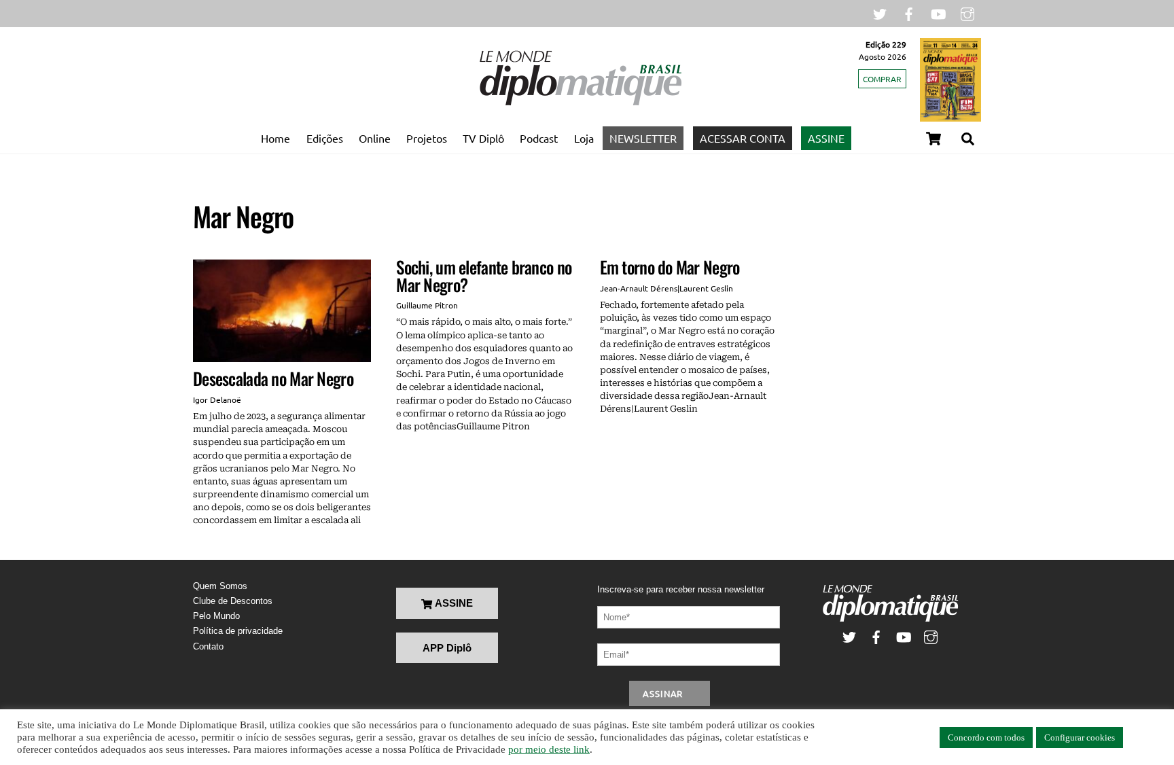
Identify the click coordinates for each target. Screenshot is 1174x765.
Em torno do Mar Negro (670, 266)
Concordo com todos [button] (986, 737)
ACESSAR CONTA (742, 138)
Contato (208, 646)
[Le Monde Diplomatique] (580, 102)
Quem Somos (220, 586)
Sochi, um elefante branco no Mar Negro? (483, 275)
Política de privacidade (238, 631)
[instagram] (967, 12)
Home (275, 138)
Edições (324, 138)
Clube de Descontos (232, 601)
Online (375, 138)
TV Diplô (483, 138)
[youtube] (938, 12)
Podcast (539, 138)
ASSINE (826, 138)
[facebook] (909, 12)
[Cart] (933, 138)
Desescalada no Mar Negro (273, 378)
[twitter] (879, 12)
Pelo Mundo (216, 616)
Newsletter (643, 138)
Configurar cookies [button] (1079, 737)
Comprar (882, 78)
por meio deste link (549, 749)
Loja (584, 138)
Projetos (426, 138)
